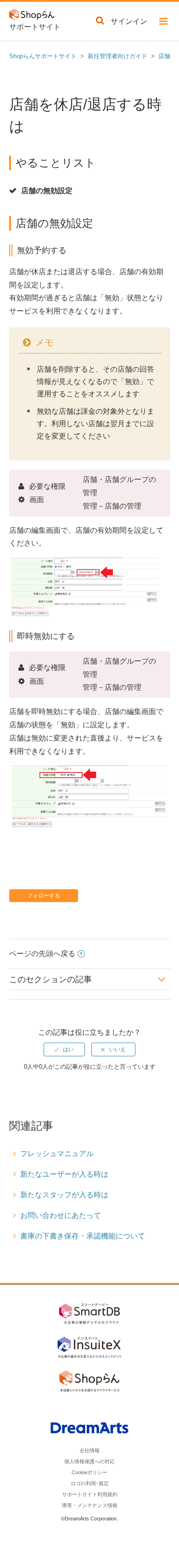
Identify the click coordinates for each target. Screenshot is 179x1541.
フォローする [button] (43, 895)
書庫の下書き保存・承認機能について (82, 1236)
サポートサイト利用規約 (89, 1494)
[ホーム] (34, 16)
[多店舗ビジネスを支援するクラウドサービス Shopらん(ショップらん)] (89, 1382)
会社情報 (89, 1450)
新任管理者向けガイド (117, 56)
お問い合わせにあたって (60, 1215)
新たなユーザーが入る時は (64, 1174)
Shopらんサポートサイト (43, 56)
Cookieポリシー (89, 1472)
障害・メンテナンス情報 (89, 1505)
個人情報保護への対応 (89, 1461)
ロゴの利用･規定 (90, 1483)
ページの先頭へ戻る (42, 953)
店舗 (164, 56)
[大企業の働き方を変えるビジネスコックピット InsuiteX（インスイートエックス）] (89, 1348)
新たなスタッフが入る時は (64, 1195)
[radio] (64, 1049)
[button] (163, 22)
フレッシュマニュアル (57, 1153)
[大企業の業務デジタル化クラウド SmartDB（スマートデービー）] (89, 1315)
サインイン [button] (129, 21)
